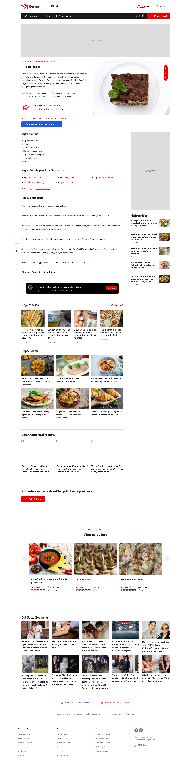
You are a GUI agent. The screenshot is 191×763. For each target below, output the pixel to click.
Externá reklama (62, 738)
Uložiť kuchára (53, 105)
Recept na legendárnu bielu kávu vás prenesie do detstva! (144, 251)
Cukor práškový (35, 177)
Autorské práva (63, 713)
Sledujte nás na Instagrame (117, 702)
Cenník (59, 747)
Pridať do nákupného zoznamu (36, 189)
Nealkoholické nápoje (138, 257)
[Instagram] (141, 730)
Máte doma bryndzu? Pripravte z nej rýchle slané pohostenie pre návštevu (32, 333)
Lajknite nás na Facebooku (77, 702)
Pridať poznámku (59, 118)
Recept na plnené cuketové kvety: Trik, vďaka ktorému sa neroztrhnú (144, 237)
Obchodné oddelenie (103, 738)
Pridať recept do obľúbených (36, 118)
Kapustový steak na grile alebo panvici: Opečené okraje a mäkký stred (143, 279)
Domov (23, 61)
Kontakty (100, 729)
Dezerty (38, 61)
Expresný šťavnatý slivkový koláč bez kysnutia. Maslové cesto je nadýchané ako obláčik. (37, 469)
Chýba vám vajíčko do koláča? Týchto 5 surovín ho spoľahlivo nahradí (85, 333)
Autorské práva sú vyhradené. (144, 740)
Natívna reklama (62, 755)
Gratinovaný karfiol (132, 579)
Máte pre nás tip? (102, 751)
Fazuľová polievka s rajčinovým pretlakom (49, 581)
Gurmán (38, 105)
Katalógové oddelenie (103, 743)
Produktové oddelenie (103, 734)
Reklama (60, 729)
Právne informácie (24, 734)
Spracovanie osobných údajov (87, 713)
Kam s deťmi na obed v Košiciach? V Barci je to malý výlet (110, 332)
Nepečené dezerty (48, 61)
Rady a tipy (52, 342)
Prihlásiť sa (35, 499)
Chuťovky (25, 342)
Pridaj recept (160, 15)
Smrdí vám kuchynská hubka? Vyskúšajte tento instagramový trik (59, 333)
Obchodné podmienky (64, 743)
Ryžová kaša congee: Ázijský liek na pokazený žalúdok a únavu (143, 265)
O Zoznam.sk (23, 729)
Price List (60, 751)
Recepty (32, 15)
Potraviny (66, 15)
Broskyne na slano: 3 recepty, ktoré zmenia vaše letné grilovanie (144, 223)
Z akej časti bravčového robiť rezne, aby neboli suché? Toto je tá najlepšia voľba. (107, 469)
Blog (48, 15)
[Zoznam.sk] (141, 746)
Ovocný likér (68, 177)
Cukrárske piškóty (105, 177)
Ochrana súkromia (24, 738)
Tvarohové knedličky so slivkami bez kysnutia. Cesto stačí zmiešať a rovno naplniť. (72, 469)
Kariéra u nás (22, 747)
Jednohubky (83, 579)
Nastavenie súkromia (25, 743)
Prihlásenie (164, 6)
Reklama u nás (62, 734)
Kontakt (131, 713)
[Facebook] (136, 730)
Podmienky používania (114, 713)
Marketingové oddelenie (104, 747)
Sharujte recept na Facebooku (43, 124)
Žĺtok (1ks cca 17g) (36, 182)
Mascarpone (67, 182)
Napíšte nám (22, 751)
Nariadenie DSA (23, 755)
